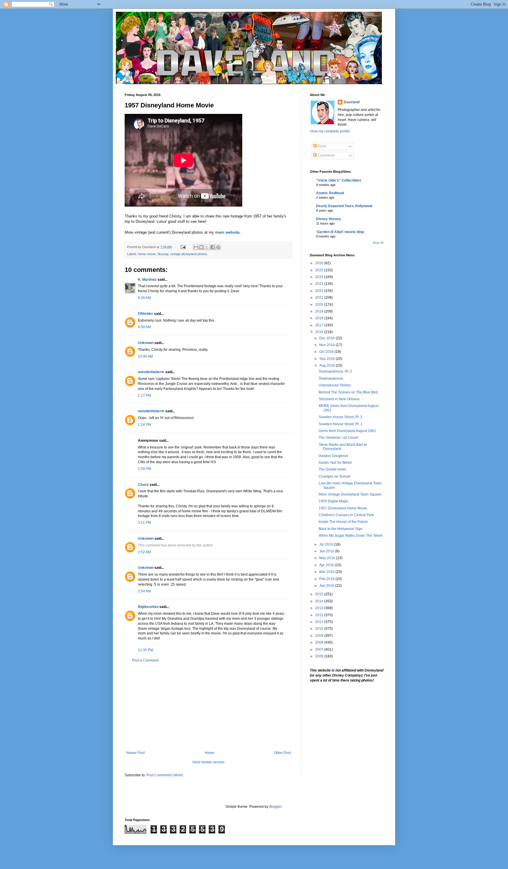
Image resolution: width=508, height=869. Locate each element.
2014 (319, 601)
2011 (319, 622)
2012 (319, 615)
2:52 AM (144, 552)
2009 (319, 636)
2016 (319, 332)
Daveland (352, 102)
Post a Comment (145, 660)
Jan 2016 (327, 586)
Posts (321, 146)
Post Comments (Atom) (164, 775)
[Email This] (196, 247)
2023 (319, 284)
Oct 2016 (327, 352)
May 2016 (327, 558)
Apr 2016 (327, 565)
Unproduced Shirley (335, 385)
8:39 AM (144, 327)
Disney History (328, 219)
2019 (319, 311)
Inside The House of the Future (343, 522)
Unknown (145, 343)
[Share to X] (207, 247)
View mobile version (208, 762)
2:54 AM (144, 591)
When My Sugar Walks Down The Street (350, 536)
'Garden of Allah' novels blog (340, 232)
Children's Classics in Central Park (346, 515)
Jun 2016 (327, 551)
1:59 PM (144, 469)
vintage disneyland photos (188, 254)
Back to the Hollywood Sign (340, 529)
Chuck (143, 485)
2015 (319, 594)
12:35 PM (145, 650)
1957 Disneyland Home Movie (343, 508)
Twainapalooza (331, 378)
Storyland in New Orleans (339, 399)
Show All (378, 242)
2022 (319, 291)
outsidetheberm (151, 372)
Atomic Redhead (330, 193)
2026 (319, 263)
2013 (319, 608)
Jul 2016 (326, 544)
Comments (326, 155)
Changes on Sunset (334, 476)
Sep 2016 (327, 359)
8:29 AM (144, 298)
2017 (319, 325)
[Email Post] (183, 247)
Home (209, 753)
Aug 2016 (327, 365)
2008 (319, 642)
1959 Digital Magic (334, 501)
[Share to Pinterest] (218, 247)
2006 (319, 656)
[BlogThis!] (201, 247)
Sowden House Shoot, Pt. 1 (340, 424)
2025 (319, 270)
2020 (319, 305)
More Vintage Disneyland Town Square (350, 494)
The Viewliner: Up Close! (338, 438)
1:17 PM (144, 395)
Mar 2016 (327, 572)
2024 (319, 277)
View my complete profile (330, 131)
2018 (319, 318)
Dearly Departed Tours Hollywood (344, 206)
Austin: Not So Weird (335, 463)
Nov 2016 (327, 345)
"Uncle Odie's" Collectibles (338, 180)
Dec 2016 (327, 338)
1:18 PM (144, 425)
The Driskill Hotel (332, 469)
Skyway (162, 254)
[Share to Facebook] (212, 247)
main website (227, 232)
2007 (319, 649)
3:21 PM (144, 523)
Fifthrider (145, 314)
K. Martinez (147, 280)
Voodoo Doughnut (333, 456)
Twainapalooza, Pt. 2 (335, 371)
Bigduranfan (148, 607)
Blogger (275, 807)
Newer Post (135, 753)
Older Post (282, 753)
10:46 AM (145, 356)
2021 (319, 297)
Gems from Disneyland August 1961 (347, 431)
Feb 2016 (327, 579)
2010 (319, 629)
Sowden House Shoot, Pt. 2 (340, 417)
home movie (147, 254)
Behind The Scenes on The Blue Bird (348, 392)
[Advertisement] (208, 706)
